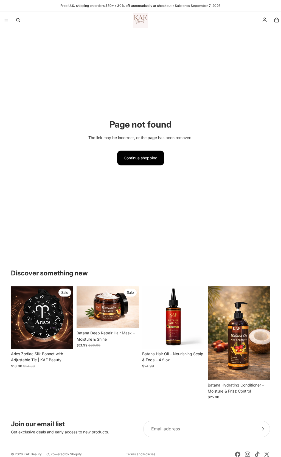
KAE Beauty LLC (36, 454)
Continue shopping (141, 158)
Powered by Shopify (66, 454)
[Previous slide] (83, 307)
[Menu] (6, 20)
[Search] (18, 20)
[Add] (65, 340)
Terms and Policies (140, 454)
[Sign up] (262, 429)
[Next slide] (133, 307)
